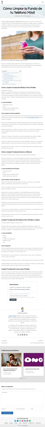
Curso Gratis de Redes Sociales (37, 341)
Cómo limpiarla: (5, 82)
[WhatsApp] (30, 421)
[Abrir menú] (43, 2)
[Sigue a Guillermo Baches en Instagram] (20, 335)
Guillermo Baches (19, 15)
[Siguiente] (42, 365)
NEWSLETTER (31, 423)
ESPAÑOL (6, 423)
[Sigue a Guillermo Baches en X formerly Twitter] (18, 335)
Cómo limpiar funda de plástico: (8, 75)
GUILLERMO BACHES (22, 418)
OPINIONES (25, 423)
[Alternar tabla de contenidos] (19, 71)
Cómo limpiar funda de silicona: (8, 79)
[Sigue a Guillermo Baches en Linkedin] (25, 335)
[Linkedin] (27, 421)
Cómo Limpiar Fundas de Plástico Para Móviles (10, 72)
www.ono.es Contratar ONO (32, 369)
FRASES (15, 423)
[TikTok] (20, 421)
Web (32, 408)
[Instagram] (25, 421)
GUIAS (20, 423)
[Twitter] (15, 421)
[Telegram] (18, 421)
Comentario (5, 392)
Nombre (4, 408)
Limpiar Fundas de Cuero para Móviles (9, 84)
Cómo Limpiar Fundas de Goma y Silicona (9, 76)
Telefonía (22, 5)
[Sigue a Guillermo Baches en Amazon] (27, 335)
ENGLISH (11, 423)
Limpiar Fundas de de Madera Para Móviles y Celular (11, 80)
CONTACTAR (38, 423)
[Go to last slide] (3, 365)
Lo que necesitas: (6, 74)
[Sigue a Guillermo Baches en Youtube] (22, 335)
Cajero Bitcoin (4, 341)
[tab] (20, 378)
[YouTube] (22, 421)
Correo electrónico (20, 408)
